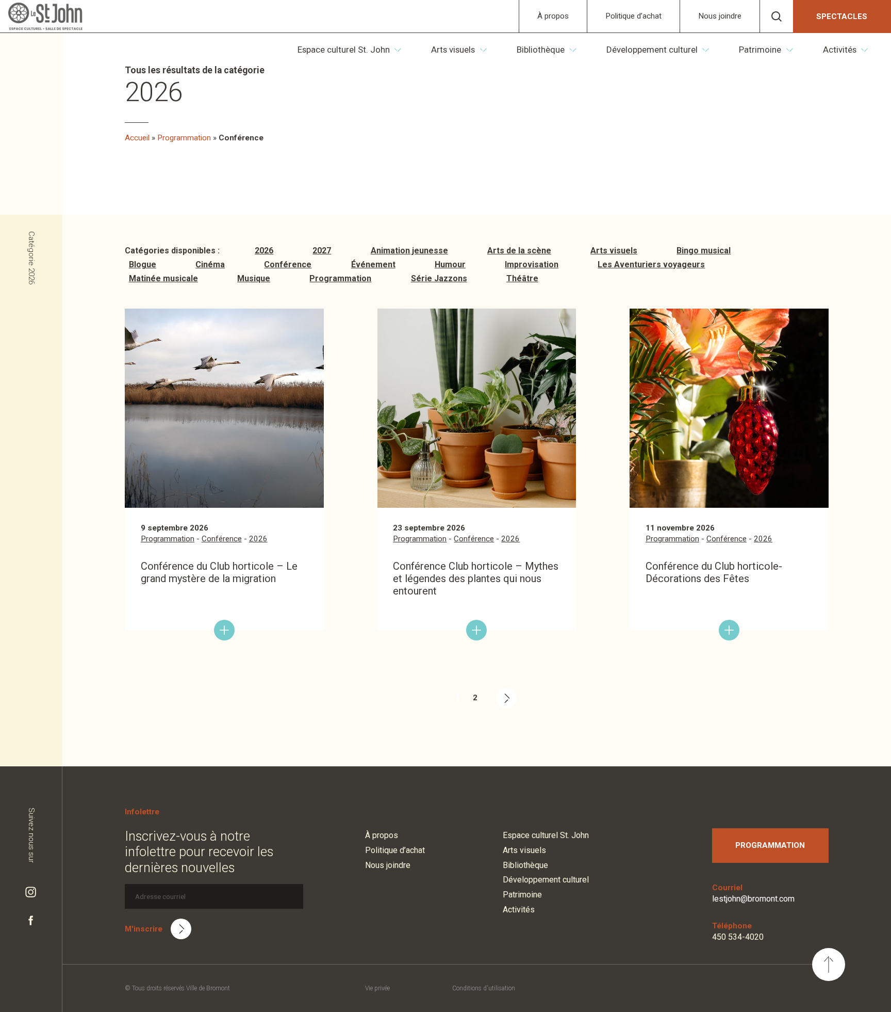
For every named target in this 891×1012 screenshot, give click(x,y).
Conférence (287, 264)
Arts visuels (453, 49)
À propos (553, 16)
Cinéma (210, 264)
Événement (373, 264)
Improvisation (531, 264)
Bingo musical (703, 250)
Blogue (142, 264)
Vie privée (377, 988)
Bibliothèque (541, 49)
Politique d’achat (633, 16)
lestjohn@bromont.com (753, 899)
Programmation (184, 137)
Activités (839, 49)
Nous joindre (719, 16)
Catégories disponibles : (172, 250)
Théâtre (522, 278)
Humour (450, 264)
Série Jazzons (439, 278)
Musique (253, 278)
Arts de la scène (519, 250)
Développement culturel (652, 49)
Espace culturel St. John (344, 49)
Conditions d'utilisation (483, 988)
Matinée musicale (163, 278)
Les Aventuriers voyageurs (651, 264)
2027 (321, 250)
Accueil (137, 137)
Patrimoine (760, 49)
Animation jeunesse (409, 250)
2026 (264, 250)
